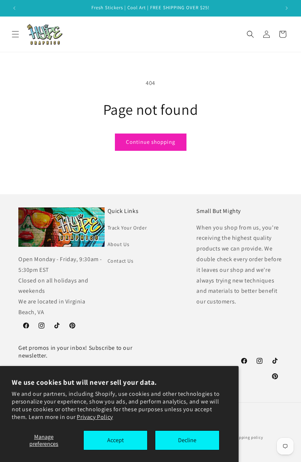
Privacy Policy (95, 417)
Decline (187, 440)
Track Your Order (127, 227)
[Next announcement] (287, 8)
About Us (119, 244)
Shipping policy (248, 437)
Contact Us (121, 260)
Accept (115, 440)
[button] (15, 34)
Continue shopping (150, 141)
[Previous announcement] (14, 8)
